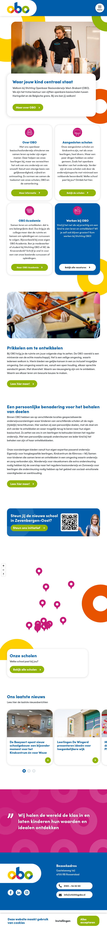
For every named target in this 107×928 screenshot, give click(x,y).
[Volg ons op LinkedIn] (19, 892)
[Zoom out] (3, 570)
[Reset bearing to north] (3, 574)
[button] (89, 69)
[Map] (50, 611)
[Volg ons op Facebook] (11, 892)
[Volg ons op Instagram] (27, 892)
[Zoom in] (3, 566)
